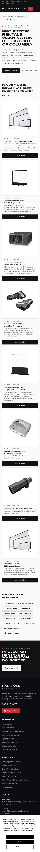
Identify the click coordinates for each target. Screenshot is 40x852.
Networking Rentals (9, 776)
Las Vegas (6, 799)
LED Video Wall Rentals (10, 735)
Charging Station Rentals (11, 762)
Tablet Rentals (28, 623)
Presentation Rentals (10, 742)
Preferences (20, 847)
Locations (11, 16)
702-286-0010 (7, 804)
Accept (20, 837)
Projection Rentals (9, 746)
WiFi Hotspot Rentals (11, 633)
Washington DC (21, 16)
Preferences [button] (29, 830)
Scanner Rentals (25, 618)
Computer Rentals (10, 608)
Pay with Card (12, 711)
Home (3, 16)
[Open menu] (36, 9)
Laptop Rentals (9, 613)
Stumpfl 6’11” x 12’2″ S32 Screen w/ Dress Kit (13, 565)
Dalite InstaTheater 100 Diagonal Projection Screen (14, 389)
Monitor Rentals (25, 613)
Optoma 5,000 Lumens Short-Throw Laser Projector (15, 452)
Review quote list (11, 668)
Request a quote (11, 70)
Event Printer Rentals (10, 769)
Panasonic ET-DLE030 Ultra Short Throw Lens (13, 325)
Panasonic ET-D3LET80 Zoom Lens (18, 508)
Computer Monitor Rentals (12, 773)
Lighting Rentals (8, 739)
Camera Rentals (8, 728)
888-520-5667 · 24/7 (30, 70)
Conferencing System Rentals (13, 731)
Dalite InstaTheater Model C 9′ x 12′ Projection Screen (14, 202)
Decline (20, 842)
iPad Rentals (26, 608)
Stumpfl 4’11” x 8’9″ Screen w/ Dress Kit (19, 141)
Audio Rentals (9, 603)
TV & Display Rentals (9, 750)
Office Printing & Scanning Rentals (14, 780)
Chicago (5, 808)
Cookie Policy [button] (16, 828)
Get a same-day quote (16, 63)
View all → (5, 95)
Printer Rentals (9, 618)
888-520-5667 (9, 704)
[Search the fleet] (25, 9)
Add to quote (20, 155)
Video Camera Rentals (12, 628)
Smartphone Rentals (11, 623)
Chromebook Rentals (25, 603)
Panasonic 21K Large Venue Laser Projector (12, 263)
